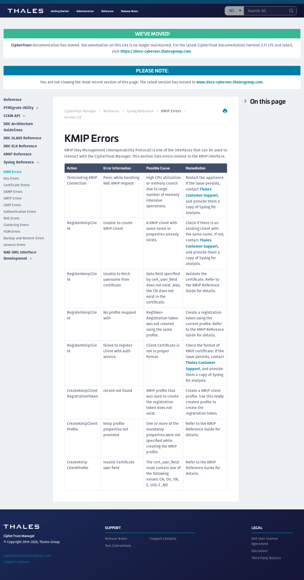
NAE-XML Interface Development (20, 255)
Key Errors (11, 178)
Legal (257, 527)
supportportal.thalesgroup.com (27, 555)
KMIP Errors (13, 172)
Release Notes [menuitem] (129, 11)
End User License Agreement (265, 541)
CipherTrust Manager (80, 111)
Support (113, 527)
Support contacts (17, 561)
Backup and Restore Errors (24, 238)
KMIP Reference (18, 154)
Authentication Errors (20, 211)
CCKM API (12, 115)
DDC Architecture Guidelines (18, 127)
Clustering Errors (16, 225)
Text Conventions (118, 545)
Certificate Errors (17, 185)
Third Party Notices (266, 558)
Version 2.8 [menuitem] (72, 117)
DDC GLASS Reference (22, 138)
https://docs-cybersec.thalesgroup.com (155, 51)
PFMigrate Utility (18, 107)
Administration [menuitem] (85, 11)
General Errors (14, 245)
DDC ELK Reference (20, 146)
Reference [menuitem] (107, 11)
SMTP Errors (13, 198)
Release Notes (116, 538)
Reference (13, 99)
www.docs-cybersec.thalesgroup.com (229, 82)
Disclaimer (260, 550)
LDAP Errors (12, 205)
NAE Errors (11, 218)
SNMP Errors (13, 192)
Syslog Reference (19, 162)
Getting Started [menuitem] (60, 11)
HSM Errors (12, 231)
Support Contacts (163, 538)
